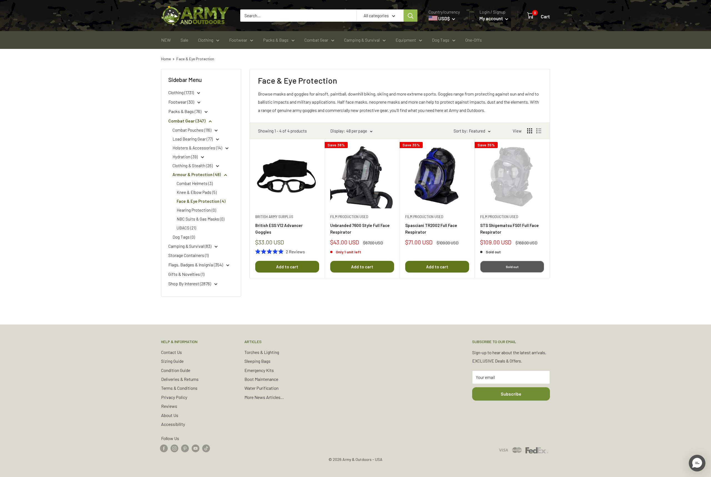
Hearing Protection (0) (196, 210)
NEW (166, 40)
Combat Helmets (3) (195, 183)
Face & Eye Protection (195, 58)
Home (166, 58)
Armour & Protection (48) (197, 174)
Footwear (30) (181, 101)
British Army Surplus (274, 216)
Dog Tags (440, 40)
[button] (697, 463)
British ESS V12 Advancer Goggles (279, 228)
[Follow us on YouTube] (195, 448)
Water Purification (261, 388)
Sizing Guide (172, 361)
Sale (184, 40)
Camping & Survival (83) (190, 246)
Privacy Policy (174, 397)
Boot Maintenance (261, 379)
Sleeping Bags (257, 361)
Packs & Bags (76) (185, 111)
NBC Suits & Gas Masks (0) (200, 218)
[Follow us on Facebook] (164, 448)
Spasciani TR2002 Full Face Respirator (431, 228)
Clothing (205, 40)
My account (491, 18)
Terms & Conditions (179, 388)
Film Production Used (349, 216)
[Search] (410, 15)
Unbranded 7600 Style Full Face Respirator (360, 228)
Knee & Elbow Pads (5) (197, 192)
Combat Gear (316, 40)
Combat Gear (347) (187, 120)
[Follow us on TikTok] (206, 448)
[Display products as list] (538, 130)
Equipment (405, 40)
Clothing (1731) (181, 92)
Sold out (512, 267)
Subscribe (511, 393)
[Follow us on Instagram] (174, 448)
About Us (169, 415)
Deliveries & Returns (180, 379)
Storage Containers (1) (188, 255)
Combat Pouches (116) (192, 130)
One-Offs (473, 40)
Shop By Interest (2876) (190, 283)
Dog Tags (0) (183, 236)
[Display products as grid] (529, 130)
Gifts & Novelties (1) (186, 274)
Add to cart (287, 266)
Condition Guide (175, 370)
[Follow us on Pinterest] (185, 448)
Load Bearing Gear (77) (193, 138)
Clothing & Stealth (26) (193, 165)
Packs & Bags (276, 40)
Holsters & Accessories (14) (197, 147)
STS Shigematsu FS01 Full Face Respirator (509, 228)
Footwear (238, 40)
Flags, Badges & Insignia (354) (196, 264)
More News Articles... (264, 397)
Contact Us (171, 352)
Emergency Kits (259, 370)
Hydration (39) (185, 156)
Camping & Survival (362, 40)
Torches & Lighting (261, 352)
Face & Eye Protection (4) (201, 201)
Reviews (169, 406)
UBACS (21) (186, 227)
